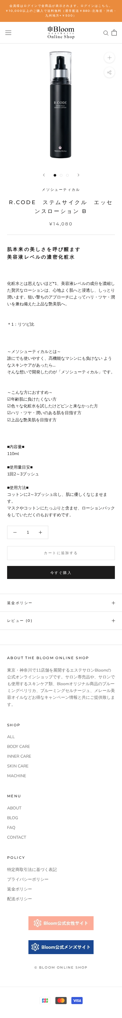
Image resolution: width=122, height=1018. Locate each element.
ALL (11, 737)
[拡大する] (109, 57)
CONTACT (16, 837)
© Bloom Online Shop (61, 967)
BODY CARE (18, 746)
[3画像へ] (67, 175)
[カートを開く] (114, 33)
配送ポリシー (19, 899)
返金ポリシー (20, 603)
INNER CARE (19, 756)
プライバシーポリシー (28, 879)
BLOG (12, 818)
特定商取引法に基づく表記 (32, 869)
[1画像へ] (55, 175)
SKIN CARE (17, 766)
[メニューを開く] (8, 32)
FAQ (11, 827)
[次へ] (78, 175)
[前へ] (44, 175)
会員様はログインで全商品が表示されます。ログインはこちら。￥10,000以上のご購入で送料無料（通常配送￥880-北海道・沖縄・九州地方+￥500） (61, 10)
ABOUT (14, 808)
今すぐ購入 (61, 572)
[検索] (106, 32)
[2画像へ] (61, 175)
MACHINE (16, 776)
